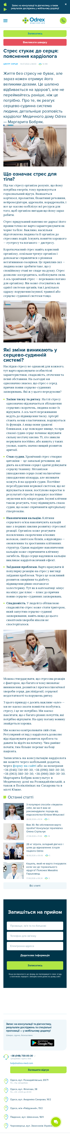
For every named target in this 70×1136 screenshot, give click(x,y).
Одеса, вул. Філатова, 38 (23, 1090)
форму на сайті (24, 766)
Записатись (35, 33)
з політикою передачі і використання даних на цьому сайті (35, 976)
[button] (5, 20)
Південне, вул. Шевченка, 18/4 (27, 1117)
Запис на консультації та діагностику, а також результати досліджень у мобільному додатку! (35, 7)
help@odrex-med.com (21, 1063)
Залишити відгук (38, 1070)
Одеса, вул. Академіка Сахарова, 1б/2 (30, 1099)
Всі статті (35, 885)
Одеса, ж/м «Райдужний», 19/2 (26, 1108)
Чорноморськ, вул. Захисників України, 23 (33, 1125)
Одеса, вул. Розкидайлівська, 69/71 (29, 1081)
